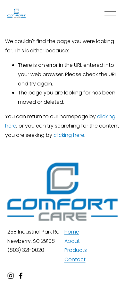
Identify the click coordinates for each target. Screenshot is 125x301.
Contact (75, 259)
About (72, 241)
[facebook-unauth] (21, 275)
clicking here (69, 135)
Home (71, 231)
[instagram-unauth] (10, 275)
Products (75, 250)
